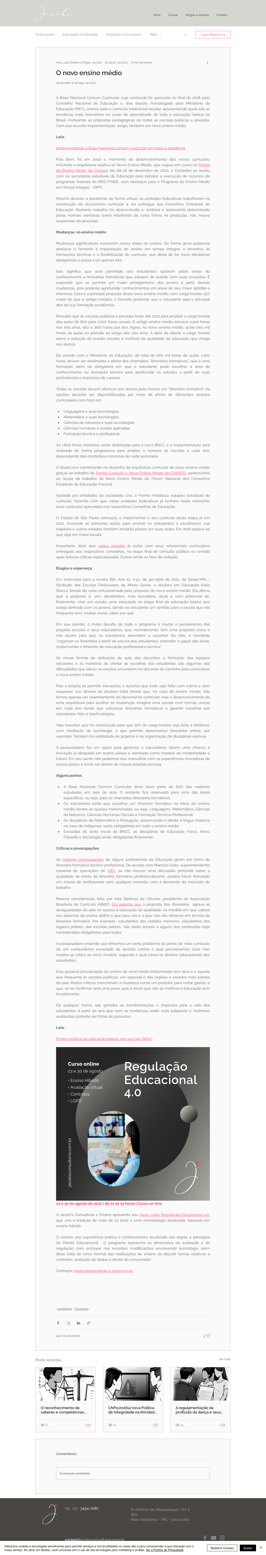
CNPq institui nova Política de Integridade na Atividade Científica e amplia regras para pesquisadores (132, 1410)
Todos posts (44, 35)
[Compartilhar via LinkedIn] (78, 1323)
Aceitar (247, 1548)
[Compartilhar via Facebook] (58, 1323)
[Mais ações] (207, 62)
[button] (185, 34)
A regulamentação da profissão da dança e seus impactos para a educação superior (199, 1410)
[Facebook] (205, 1538)
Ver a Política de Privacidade (164, 1550)
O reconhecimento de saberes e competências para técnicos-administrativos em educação (62, 1410)
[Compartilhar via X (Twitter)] (68, 1323)
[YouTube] (213, 1538)
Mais (153, 35)
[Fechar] (261, 1548)
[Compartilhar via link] (89, 1323)
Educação (82, 1308)
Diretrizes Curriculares (124, 35)
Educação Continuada (80, 35)
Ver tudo (225, 1359)
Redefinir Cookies (222, 1548)
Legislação (64, 1308)
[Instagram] (222, 1538)
